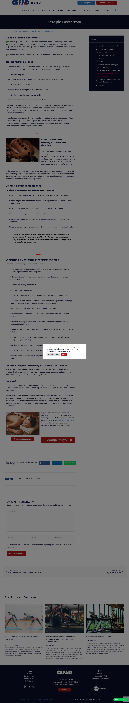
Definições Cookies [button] (53, 354)
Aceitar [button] (64, 354)
